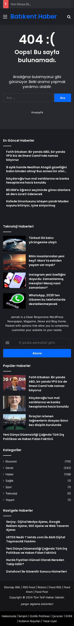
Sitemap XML (12, 587)
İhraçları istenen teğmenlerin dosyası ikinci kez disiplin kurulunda (48, 420)
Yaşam (10, 500)
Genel (9, 468)
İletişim (22, 616)
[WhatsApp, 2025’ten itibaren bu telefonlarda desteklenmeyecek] (14, 301)
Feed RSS (55, 587)
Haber (10, 474)
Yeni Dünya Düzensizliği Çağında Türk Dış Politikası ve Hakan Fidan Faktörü (33, 437)
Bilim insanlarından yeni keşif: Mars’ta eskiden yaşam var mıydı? (46, 260)
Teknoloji (11, 493)
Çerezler (57, 616)
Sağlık (9, 480)
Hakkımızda (9, 616)
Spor (9, 487)
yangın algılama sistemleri (37, 604)
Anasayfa (37, 112)
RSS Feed (29, 587)
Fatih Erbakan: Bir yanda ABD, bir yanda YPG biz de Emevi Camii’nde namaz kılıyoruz (48, 383)
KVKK (69, 616)
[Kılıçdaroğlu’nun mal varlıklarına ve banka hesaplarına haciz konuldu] (14, 403)
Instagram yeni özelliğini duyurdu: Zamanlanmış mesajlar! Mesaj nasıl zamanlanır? (47, 281)
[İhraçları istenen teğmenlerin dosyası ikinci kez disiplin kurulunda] (14, 422)
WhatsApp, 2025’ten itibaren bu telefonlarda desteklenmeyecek (47, 299)
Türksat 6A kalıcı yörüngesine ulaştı (43, 240)
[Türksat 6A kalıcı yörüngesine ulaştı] (14, 243)
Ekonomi (11, 461)
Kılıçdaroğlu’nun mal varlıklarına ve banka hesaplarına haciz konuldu (49, 402)
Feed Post (41, 591)
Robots (42, 587)
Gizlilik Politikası (40, 616)
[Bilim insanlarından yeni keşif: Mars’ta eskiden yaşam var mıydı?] (14, 262)
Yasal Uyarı (50, 621)
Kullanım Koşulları (29, 621)
